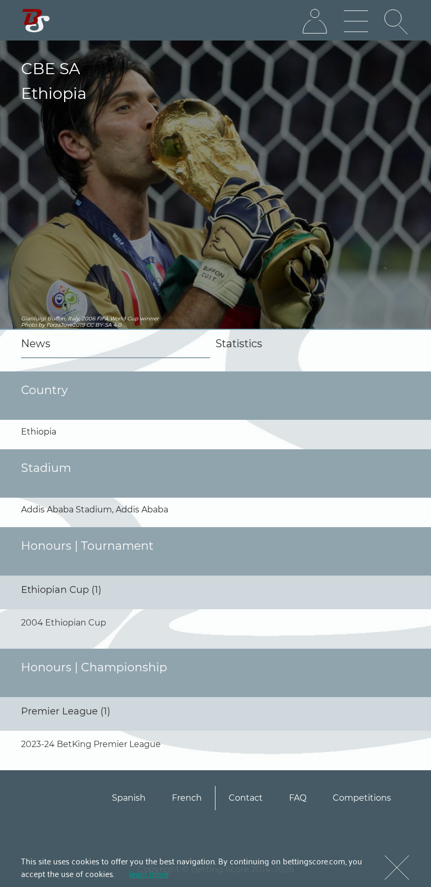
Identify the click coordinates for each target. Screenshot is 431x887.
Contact (246, 798)
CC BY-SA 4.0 (103, 324)
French (187, 798)
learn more (148, 873)
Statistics (239, 343)
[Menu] (356, 21)
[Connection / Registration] (315, 21)
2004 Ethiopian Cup (63, 623)
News (35, 343)
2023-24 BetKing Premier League (91, 744)
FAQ (297, 798)
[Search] (397, 21)
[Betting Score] (36, 21)
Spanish (129, 798)
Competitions (362, 798)
